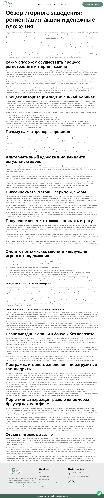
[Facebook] (69, 481)
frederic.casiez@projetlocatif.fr (81, 476)
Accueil (40, 4)
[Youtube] (73, 481)
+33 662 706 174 (77, 473)
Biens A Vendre (52, 4)
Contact (63, 4)
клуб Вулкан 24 (51, 38)
